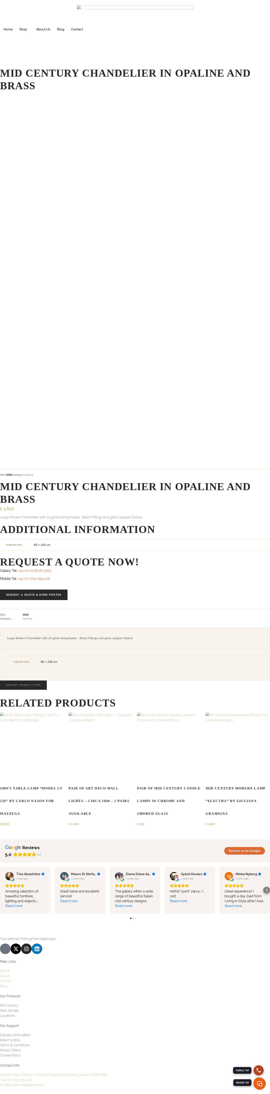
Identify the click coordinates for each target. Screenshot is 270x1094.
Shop (23, 29)
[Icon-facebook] (5, 949)
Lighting (28, 474)
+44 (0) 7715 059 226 (34, 579)
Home (8, 29)
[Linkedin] (37, 949)
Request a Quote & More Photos (33, 595)
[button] (23, 685)
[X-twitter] (16, 949)
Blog (60, 29)
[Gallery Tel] (259, 1070)
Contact (77, 29)
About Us (43, 29)
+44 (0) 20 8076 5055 (34, 571)
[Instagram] (26, 949)
